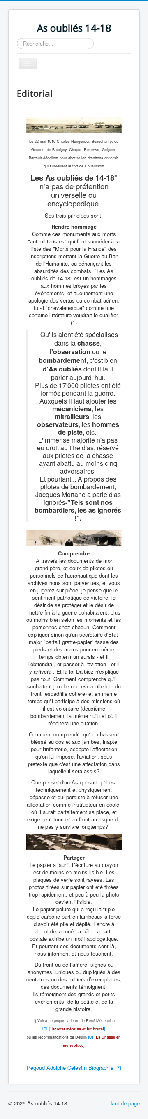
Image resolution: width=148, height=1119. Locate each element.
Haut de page (124, 1103)
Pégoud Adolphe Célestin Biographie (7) (74, 1067)
